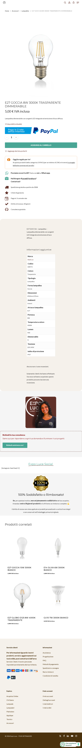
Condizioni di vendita (50, 676)
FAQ (44, 660)
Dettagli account (49, 700)
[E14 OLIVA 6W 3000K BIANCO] (58, 546)
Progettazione (48, 657)
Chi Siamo (10, 700)
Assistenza (47, 653)
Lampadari (10, 708)
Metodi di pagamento (51, 664)
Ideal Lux (30, 259)
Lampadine (25, 11)
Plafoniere (10, 712)
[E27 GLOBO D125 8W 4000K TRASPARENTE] (22, 596)
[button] (78, 2)
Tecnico (9, 719)
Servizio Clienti (12, 662)
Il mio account (48, 696)
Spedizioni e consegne (51, 668)
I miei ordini (47, 708)
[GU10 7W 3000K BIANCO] (58, 596)
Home (7, 11)
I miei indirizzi (48, 704)
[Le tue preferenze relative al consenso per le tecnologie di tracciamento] (78, 744)
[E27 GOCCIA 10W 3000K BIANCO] (22, 546)
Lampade (10, 704)
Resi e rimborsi (48, 672)
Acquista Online (12, 696)
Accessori (15, 11)
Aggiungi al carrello (41, 145)
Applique (10, 715)
